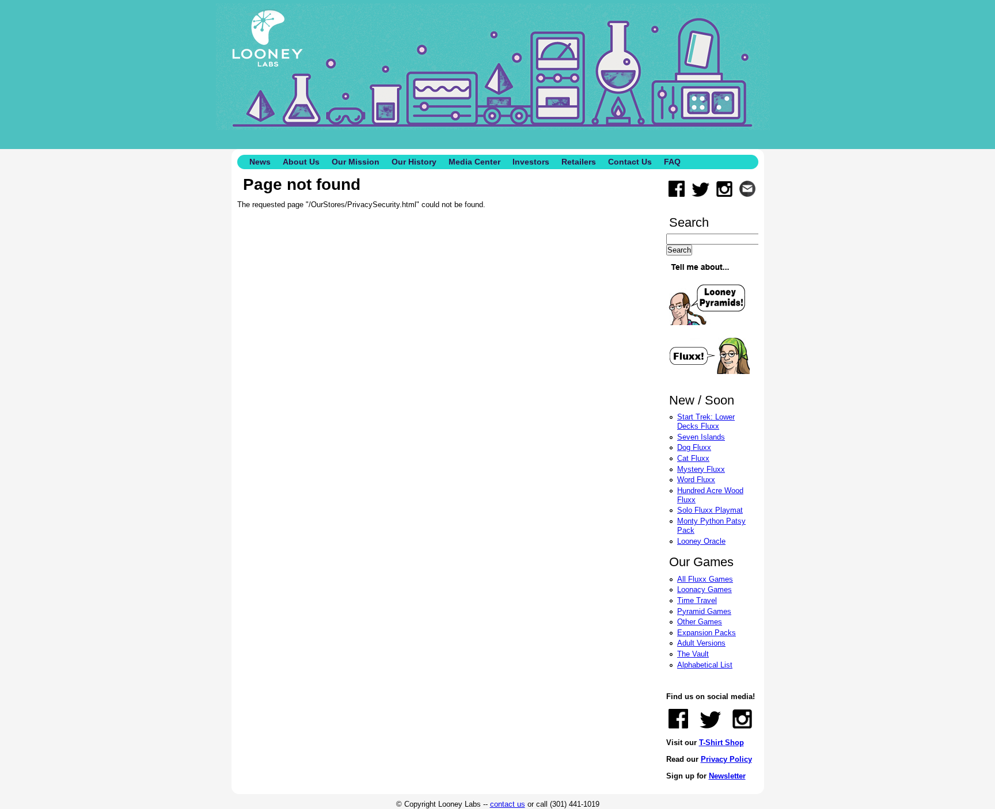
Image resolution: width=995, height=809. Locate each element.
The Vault (693, 654)
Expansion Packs (706, 632)
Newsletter (727, 776)
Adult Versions (701, 643)
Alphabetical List (704, 665)
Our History (414, 161)
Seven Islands (701, 437)
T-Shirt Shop (721, 742)
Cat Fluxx (693, 458)
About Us (301, 161)
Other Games (699, 621)
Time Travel (697, 600)
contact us (507, 804)
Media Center (474, 161)
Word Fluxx (696, 479)
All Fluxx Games (705, 579)
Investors (530, 161)
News (260, 161)
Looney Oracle (701, 541)
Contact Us (630, 161)
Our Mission (355, 161)
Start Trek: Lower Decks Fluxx (706, 421)
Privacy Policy (726, 759)
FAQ (672, 161)
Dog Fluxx (694, 447)
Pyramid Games (704, 611)
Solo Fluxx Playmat (710, 510)
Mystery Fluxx (701, 469)
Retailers (578, 161)
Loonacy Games (704, 589)
